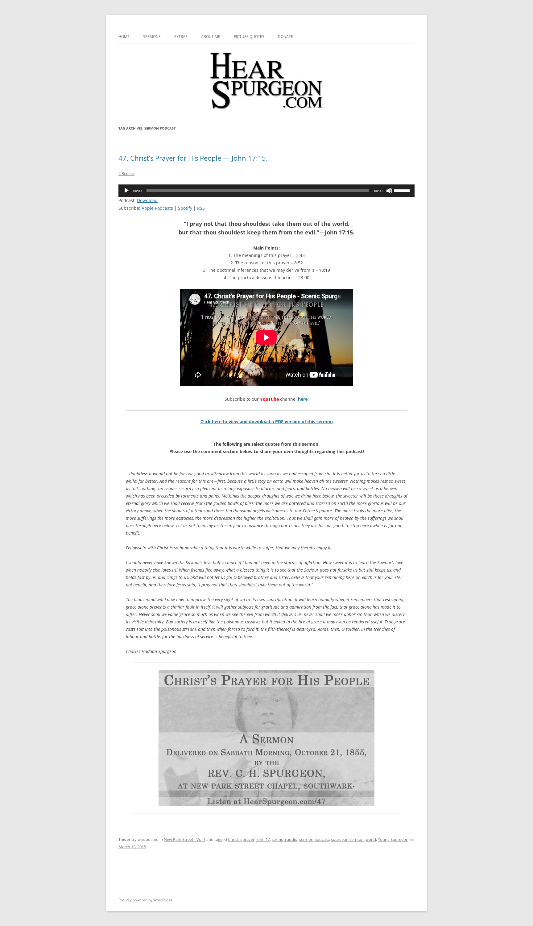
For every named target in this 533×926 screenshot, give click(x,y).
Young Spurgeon (393, 839)
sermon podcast (314, 839)
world (371, 839)
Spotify (185, 208)
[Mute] (389, 191)
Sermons (152, 36)
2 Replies (126, 173)
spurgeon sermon (347, 839)
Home (124, 36)
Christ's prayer (241, 839)
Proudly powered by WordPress (145, 900)
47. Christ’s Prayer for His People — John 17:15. (193, 158)
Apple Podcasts (157, 208)
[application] (266, 190)
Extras (181, 36)
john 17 (263, 839)
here (303, 399)
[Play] (126, 191)
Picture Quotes (249, 36)
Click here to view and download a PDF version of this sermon (266, 421)
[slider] (402, 190)
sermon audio (284, 839)
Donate (285, 36)
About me (210, 36)
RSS (201, 208)
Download (147, 200)
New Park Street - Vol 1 (184, 839)
